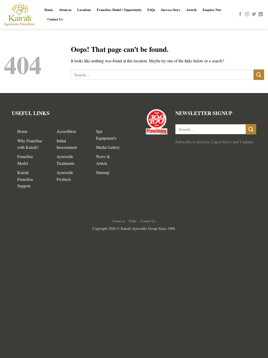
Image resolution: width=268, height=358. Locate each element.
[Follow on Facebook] (240, 14)
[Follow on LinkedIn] (261, 14)
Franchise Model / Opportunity (119, 9)
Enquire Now (212, 9)
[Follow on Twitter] (254, 14)
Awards (191, 9)
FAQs (151, 9)
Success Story (170, 9)
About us (65, 9)
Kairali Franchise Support (25, 179)
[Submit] (259, 74)
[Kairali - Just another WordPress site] (20, 14)
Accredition (66, 131)
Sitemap (102, 172)
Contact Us (55, 19)
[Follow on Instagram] (247, 14)
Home (48, 9)
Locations (84, 9)
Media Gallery (108, 147)
